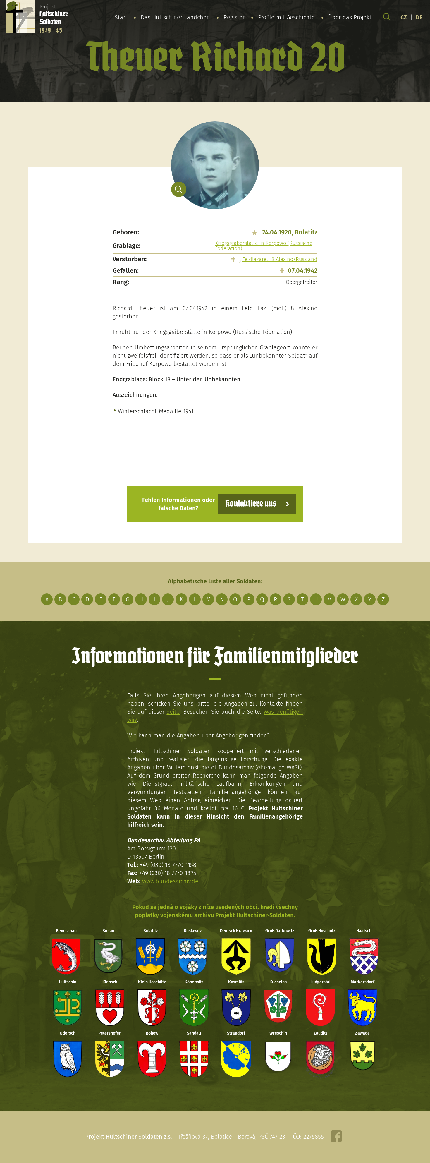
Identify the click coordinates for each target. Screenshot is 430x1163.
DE (419, 17)
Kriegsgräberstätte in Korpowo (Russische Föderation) (263, 246)
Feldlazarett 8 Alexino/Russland (279, 259)
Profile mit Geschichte (286, 17)
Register (234, 17)
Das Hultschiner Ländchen (175, 17)
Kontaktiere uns (250, 504)
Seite (173, 711)
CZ (403, 17)
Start (121, 17)
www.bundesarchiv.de (170, 881)
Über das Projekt (349, 17)
